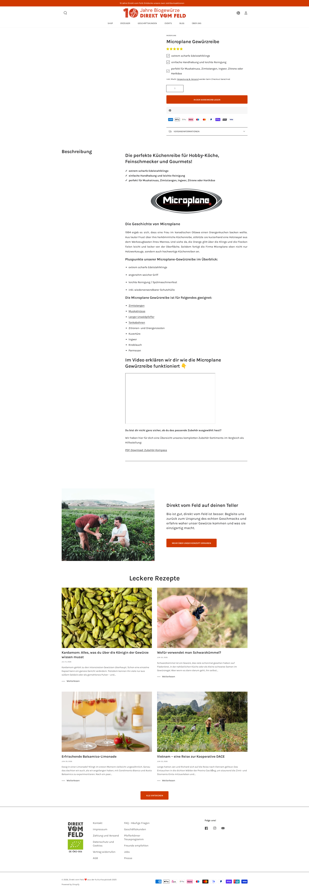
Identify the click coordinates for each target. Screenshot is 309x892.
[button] (174, 49)
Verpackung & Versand (188, 79)
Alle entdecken (154, 795)
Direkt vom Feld (76, 879)
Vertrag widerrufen (104, 851)
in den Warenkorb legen (207, 100)
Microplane (171, 35)
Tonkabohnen (137, 322)
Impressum (100, 829)
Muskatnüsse (137, 311)
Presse (128, 858)
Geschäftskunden (135, 829)
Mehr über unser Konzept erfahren (191, 543)
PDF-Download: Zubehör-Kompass (146, 450)
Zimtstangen (137, 305)
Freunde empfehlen (136, 845)
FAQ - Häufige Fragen (137, 823)
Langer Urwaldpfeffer (141, 316)
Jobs (127, 851)
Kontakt (97, 823)
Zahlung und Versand (106, 835)
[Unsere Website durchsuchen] (65, 13)
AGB (95, 858)
